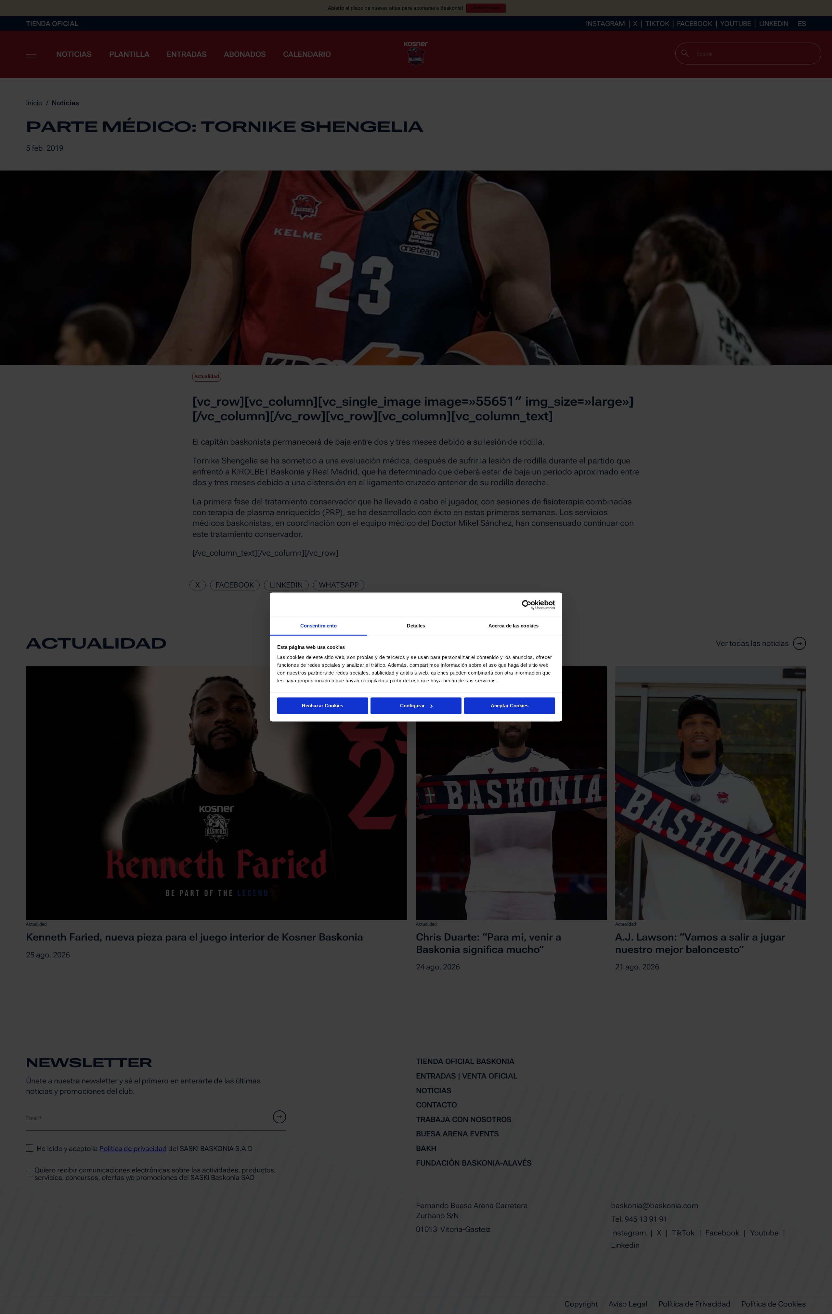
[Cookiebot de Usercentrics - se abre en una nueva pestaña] (526, 605)
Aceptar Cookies (509, 705)
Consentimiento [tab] (318, 625)
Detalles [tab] (416, 625)
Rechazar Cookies (322, 705)
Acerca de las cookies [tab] (513, 625)
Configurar (412, 705)
